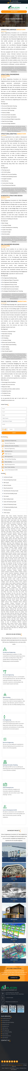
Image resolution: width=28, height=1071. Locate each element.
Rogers (15, 610)
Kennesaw (25, 576)
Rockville (11, 610)
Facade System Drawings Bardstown (13, 356)
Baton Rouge (11, 540)
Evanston (6, 558)
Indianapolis (22, 573)
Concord (18, 553)
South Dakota (13, 520)
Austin (25, 537)
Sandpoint (19, 614)
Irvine (2, 533)
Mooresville (24, 587)
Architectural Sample (8, 477)
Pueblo (25, 604)
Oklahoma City (4, 600)
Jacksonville (13, 574)
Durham (2, 557)
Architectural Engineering (10, 440)
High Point (12, 571)
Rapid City (21, 606)
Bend (16, 541)
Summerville (3, 623)
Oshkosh (25, 600)
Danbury (10, 554)
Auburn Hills (12, 537)
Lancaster (10, 578)
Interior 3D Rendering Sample (10, 501)
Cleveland (17, 551)
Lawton (11, 580)
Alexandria (9, 534)
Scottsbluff (9, 617)
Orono (21, 600)
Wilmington (21, 627)
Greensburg (19, 568)
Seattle (25, 617)
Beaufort (16, 540)
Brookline (11, 547)
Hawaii (8, 524)
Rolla (18, 610)
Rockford (3, 610)
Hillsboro (16, 571)
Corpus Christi (24, 553)
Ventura (13, 531)
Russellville (12, 611)
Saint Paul (12, 613)
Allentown (15, 534)
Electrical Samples (7, 485)
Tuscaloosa (20, 624)
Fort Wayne (15, 564)
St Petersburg (13, 621)
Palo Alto (6, 533)
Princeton (13, 604)
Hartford (2, 571)
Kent (6, 577)
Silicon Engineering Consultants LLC (16, 1065)
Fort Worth (20, 564)
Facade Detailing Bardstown (11, 355)
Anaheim (19, 530)
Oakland (2, 530)
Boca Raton (9, 543)
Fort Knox (3, 563)
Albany (25, 533)
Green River (3, 568)
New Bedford (12, 590)
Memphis (21, 584)
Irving (5, 574)
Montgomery (14, 587)
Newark (25, 593)
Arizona (25, 515)
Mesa (2, 586)
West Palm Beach (7, 627)
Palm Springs (9, 531)
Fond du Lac (19, 561)
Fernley (18, 560)
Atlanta (2, 537)
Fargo (5, 560)
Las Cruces (22, 578)
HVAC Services (8, 453)
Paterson (7, 601)
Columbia (10, 553)
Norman (16, 596)
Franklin (25, 564)
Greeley (20, 567)
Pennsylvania (20, 515)
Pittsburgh (25, 601)
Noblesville (3, 596)
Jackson (8, 574)
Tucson (12, 624)
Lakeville (5, 578)
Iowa (12, 527)
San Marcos (14, 614)
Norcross (8, 596)
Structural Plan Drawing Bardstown (8, 68)
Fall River (23, 558)
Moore (19, 587)
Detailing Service (8, 451)
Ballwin (6, 538)
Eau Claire (10, 557)
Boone (22, 543)
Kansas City (16, 576)
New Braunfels (24, 590)
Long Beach (24, 530)
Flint (6, 561)
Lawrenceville (6, 580)
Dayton (18, 554)
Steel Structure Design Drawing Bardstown (14, 127)
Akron (22, 533)
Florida (8, 520)
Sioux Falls (13, 619)
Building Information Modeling (8, 1022)
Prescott (9, 604)
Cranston (3, 554)
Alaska (2, 521)
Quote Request (14, 11)
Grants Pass (15, 567)
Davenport (14, 554)
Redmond (3, 607)
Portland (12, 603)
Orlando (17, 600)
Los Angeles (22, 527)
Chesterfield (24, 550)
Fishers (25, 560)
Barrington (25, 538)
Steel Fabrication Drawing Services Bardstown (18, 128)
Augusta (17, 537)
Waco (18, 626)
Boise (13, 543)
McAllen (12, 584)
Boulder (8, 544)
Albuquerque (3, 534)
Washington (3, 527)
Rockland (7, 610)
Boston (4, 544)
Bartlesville (3, 540)
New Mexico (6, 521)
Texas (7, 515)
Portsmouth (18, 603)
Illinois (10, 515)
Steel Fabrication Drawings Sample (11, 490)
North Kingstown (9, 597)
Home (4, 21)
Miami (6, 586)
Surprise (12, 623)
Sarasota (4, 616)
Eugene (2, 558)
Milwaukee (24, 586)
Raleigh (16, 606)
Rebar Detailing (8, 461)
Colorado (14, 515)
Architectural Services (6, 1018)
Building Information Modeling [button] (11, 445)
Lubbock (7, 583)
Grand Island (3, 567)
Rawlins (25, 606)
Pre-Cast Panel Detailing (10, 459)
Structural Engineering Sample (10, 479)
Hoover (2, 573)
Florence (9, 561)
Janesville (19, 574)
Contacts (17, 1068)
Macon (10, 583)
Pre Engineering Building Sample (10, 507)
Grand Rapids (9, 567)
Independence (16, 573)
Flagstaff (2, 561)
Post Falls (24, 603)
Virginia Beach (13, 626)
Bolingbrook (17, 543)
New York (3, 524)
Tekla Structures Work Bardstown (17, 239)
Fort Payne (24, 563)
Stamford (19, 621)
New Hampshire (23, 520)
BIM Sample (6, 482)
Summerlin (25, 621)
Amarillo (19, 534)
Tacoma (20, 623)
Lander (14, 578)
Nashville (6, 590)
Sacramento (13, 528)
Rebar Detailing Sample (8, 499)
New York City (19, 593)
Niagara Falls (24, 594)
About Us (7, 1068)
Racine (12, 606)
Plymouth (7, 603)
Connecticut (15, 517)
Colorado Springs (4, 553)
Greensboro (14, 568)
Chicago (7, 551)
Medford (16, 584)
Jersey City (24, 574)
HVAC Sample (7, 512)
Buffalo (15, 547)
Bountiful (18, 544)
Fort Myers (19, 563)
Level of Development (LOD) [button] (11, 469)
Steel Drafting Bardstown (6, 188)
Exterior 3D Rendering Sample (10, 504)
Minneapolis (3, 587)
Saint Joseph (7, 613)
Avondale (3, 538)
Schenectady (3, 617)
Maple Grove (24, 583)
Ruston (16, 611)
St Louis (7, 621)
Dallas (6, 554)
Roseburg (21, 610)
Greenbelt (9, 568)
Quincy (9, 606)
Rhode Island (3, 520)
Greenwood (9, 570)
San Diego (8, 528)
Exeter (19, 558)
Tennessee (21, 517)
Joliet (12, 576)
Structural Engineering (10, 443)
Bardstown (20, 538)
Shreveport (3, 619)
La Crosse (14, 577)
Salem (21, 613)
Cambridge (20, 547)
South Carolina (4, 518)
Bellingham (8, 541)
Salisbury (25, 613)
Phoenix (20, 601)
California (3, 515)
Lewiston (25, 580)
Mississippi (16, 527)
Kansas (25, 525)
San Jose (18, 528)
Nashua (2, 590)
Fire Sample (6, 496)
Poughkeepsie (4, 604)
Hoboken (21, 571)
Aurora (21, 537)
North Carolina (24, 521)
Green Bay (24, 567)
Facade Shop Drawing (14, 301)
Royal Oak (3, 611)
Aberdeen (15, 533)
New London (21, 591)
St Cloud (23, 620)
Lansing (17, 578)
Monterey (10, 533)
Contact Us (14, 977)
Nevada (12, 525)
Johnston (8, 576)
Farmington (9, 560)
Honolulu (25, 571)
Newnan (7, 594)
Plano (2, 603)
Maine (16, 525)
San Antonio (9, 614)
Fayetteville (14, 560)
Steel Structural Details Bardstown (9, 126)
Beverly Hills (7, 530)
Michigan (8, 525)
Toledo (9, 624)
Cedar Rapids (14, 548)
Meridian (25, 584)
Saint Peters (17, 613)
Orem (13, 600)
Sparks (5, 620)
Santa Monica (14, 530)
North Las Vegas (16, 597)
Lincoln (7, 581)
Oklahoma (18, 521)
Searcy (22, 617)
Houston (6, 573)
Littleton (16, 581)
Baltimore (10, 538)
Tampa (2, 624)
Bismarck (25, 541)
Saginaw (22, 611)
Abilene (18, 533)
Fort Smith (3, 564)
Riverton (25, 607)
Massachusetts (13, 524)
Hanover (25, 570)
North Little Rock (23, 597)
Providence (18, 604)
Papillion (2, 601)
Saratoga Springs (9, 616)
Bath (7, 540)
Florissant (14, 561)
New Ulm (14, 593)
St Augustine (18, 620)
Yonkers (10, 629)
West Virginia (14, 518)
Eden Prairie (15, 557)
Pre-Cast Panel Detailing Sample (10, 493)
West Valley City (15, 627)
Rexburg (10, 607)
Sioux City (8, 619)
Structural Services (13, 29)
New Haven (9, 591)
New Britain (3, 591)
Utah (11, 521)
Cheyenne (3, 551)
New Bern (18, 590)
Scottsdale (14, 617)
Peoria (11, 601)
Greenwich (3, 570)
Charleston (3, 550)
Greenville (25, 568)
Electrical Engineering (10, 448)
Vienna (7, 626)
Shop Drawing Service (8, 488)
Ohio (18, 520)
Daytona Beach (24, 554)
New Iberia (15, 591)
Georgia (14, 521)
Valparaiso (25, 624)
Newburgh (3, 594)
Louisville (3, 583)
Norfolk (12, 596)
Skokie (18, 619)
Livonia (20, 581)
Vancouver (3, 626)
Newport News (18, 594)
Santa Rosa (3, 531)
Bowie (22, 544)
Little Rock (12, 581)
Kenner (20, 576)
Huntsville (11, 573)
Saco (19, 611)
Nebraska (21, 525)
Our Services (12, 1068)
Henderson (7, 571)
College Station (23, 551)
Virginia (11, 517)
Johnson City (3, 576)
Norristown (21, 596)
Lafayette (19, 577)
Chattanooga (13, 550)
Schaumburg (24, 616)
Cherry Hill (19, 550)
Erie (26, 557)
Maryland (3, 525)
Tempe (6, 624)
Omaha (9, 600)
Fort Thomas (9, 564)
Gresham (15, 570)
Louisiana (7, 517)
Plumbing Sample (7, 509)
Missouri (25, 517)
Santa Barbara (24, 528)
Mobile (8, 587)
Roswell (25, 610)
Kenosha (2, 577)
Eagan (6, 557)
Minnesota (20, 524)
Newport (12, 594)
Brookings (6, 547)
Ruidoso (7, 611)
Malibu (17, 531)
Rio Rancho (20, 607)
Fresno (25, 531)
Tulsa (16, 624)
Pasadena (21, 531)
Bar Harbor (15, 538)
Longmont (25, 581)
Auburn (6, 537)
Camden (25, 547)
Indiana (19, 518)
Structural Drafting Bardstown (7, 69)
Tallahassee (24, 623)
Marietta (2, 584)
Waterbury (22, 626)
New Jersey (24, 518)
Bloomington (3, 543)
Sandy (23, 614)
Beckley (25, 540)
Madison (14, 583)
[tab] (14, 440)
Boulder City (13, 544)
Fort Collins (24, 561)
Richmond (15, 607)
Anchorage (25, 534)
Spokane (8, 620)
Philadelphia (15, 601)
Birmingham (20, 541)
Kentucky (25, 524)
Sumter (8, 623)
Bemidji (12, 541)
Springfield (13, 620)
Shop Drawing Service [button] (10, 464)
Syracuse (16, 623)
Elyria (23, 557)
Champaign (20, 548)
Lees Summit (19, 580)
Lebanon (15, 580)
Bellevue (2, 541)
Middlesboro (18, 586)
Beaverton (21, 540)
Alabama (9, 518)
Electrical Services (5, 1024)
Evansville (11, 558)
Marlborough (7, 584)
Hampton (20, 570)
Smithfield (22, 619)
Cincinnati (12, 551)
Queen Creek (4, 606)
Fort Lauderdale (9, 563)
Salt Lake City (4, 614)
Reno (7, 607)
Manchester (18, 583)
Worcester (6, 629)
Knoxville (10, 577)
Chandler (25, 548)
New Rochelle (8, 593)
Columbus (15, 553)
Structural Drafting (13, 134)
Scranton (18, 617)
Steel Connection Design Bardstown (8, 189)
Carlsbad (2, 548)
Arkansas (3, 517)
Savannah (15, 616)
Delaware (8, 527)
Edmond (20, 557)
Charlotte (8, 550)
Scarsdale (19, 616)
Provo (22, 604)
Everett (15, 558)
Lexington (3, 581)
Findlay (22, 560)
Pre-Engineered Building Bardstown (18, 295)
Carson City (8, 548)
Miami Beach (12, 586)
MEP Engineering (9, 456)
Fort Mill (14, 563)
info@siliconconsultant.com (15, 2)
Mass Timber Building (10, 467)
